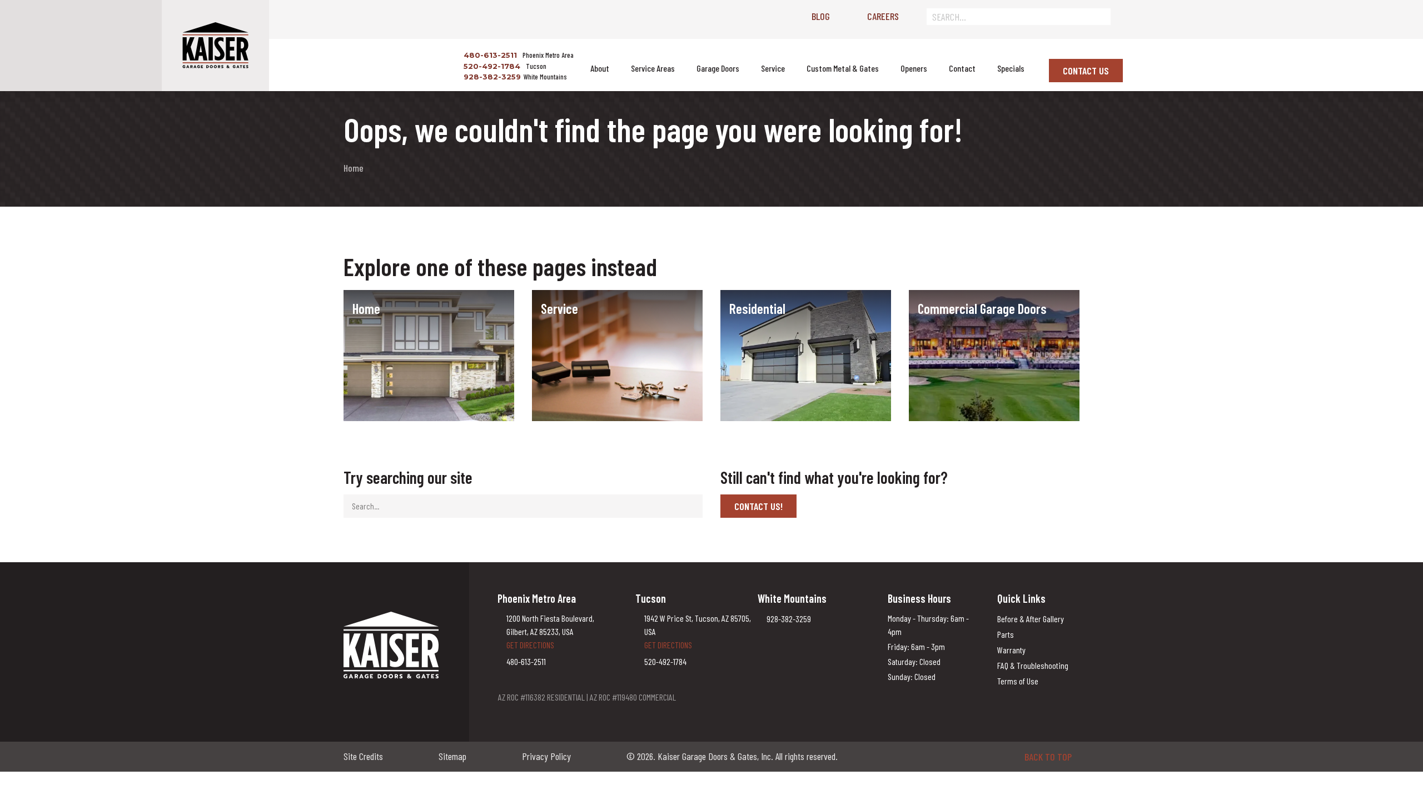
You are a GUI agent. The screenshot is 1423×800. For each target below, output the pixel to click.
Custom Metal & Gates (843, 68)
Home (354, 168)
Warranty (1011, 649)
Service (773, 68)
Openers (913, 68)
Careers (883, 16)
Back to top (1048, 757)
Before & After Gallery (1030, 618)
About (599, 68)
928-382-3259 (491, 76)
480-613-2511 (489, 55)
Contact (962, 68)
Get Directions (530, 644)
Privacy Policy (546, 756)
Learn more (374, 325)
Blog (821, 16)
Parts (1005, 634)
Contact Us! (758, 506)
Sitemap (452, 756)
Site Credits (363, 756)
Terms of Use (1017, 681)
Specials (1010, 68)
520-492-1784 (490, 66)
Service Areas (653, 68)
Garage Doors (717, 68)
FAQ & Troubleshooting (1032, 665)
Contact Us (1086, 70)
